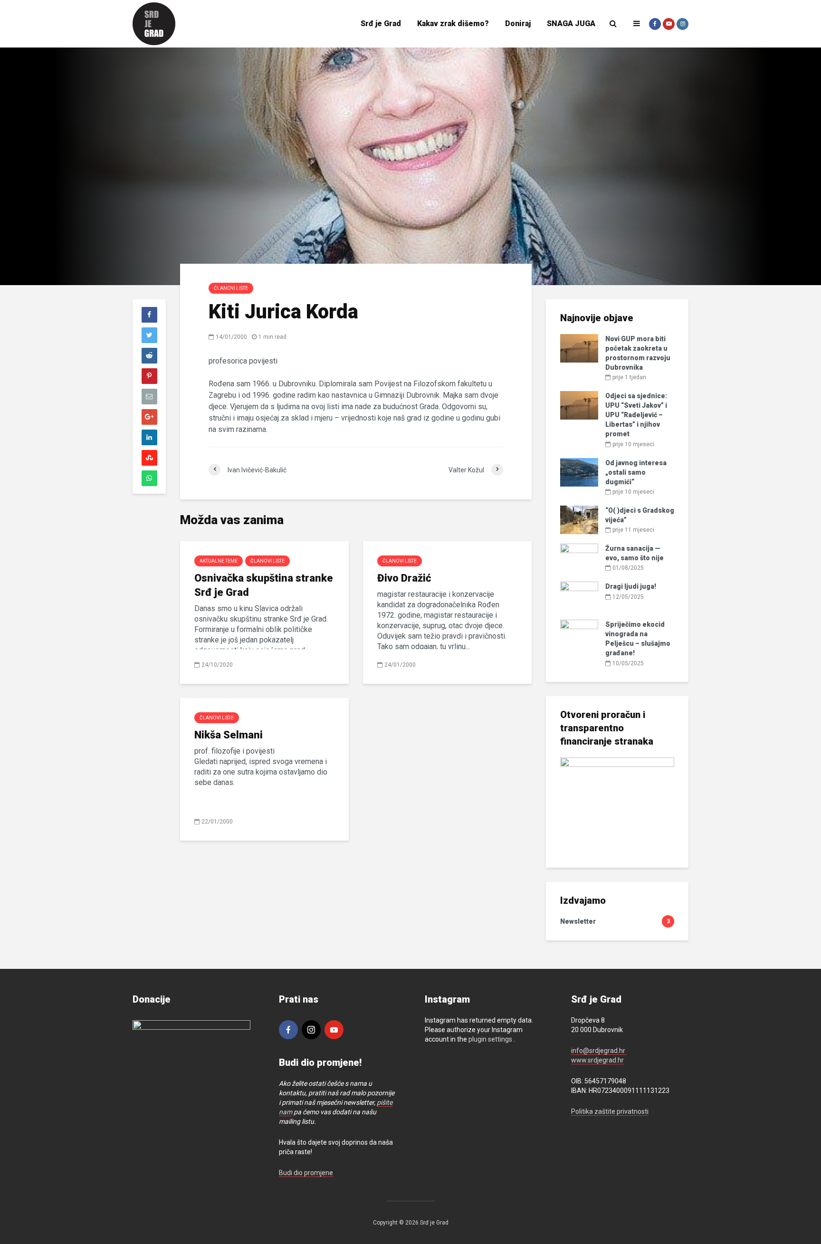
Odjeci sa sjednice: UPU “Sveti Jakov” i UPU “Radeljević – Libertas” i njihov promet (636, 415)
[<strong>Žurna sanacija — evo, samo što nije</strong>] (579, 557)
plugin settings (491, 1039)
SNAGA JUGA (571, 23)
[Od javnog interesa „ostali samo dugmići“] (579, 471)
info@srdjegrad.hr (599, 1050)
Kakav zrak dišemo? (453, 23)
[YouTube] (334, 1029)
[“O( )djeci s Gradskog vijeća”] (579, 519)
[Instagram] (311, 1029)
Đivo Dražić (404, 578)
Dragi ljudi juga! (630, 586)
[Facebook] (288, 1029)
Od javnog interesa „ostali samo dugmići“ (636, 472)
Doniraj (518, 23)
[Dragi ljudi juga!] (579, 595)
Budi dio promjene (306, 1173)
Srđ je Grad (381, 23)
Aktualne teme (219, 561)
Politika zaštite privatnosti (610, 1111)
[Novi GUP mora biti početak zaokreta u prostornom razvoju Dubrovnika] (579, 348)
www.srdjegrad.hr (597, 1060)
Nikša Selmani (228, 735)
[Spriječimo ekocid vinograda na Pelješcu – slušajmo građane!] (579, 633)
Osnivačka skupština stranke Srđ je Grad (263, 585)
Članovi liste (231, 288)
